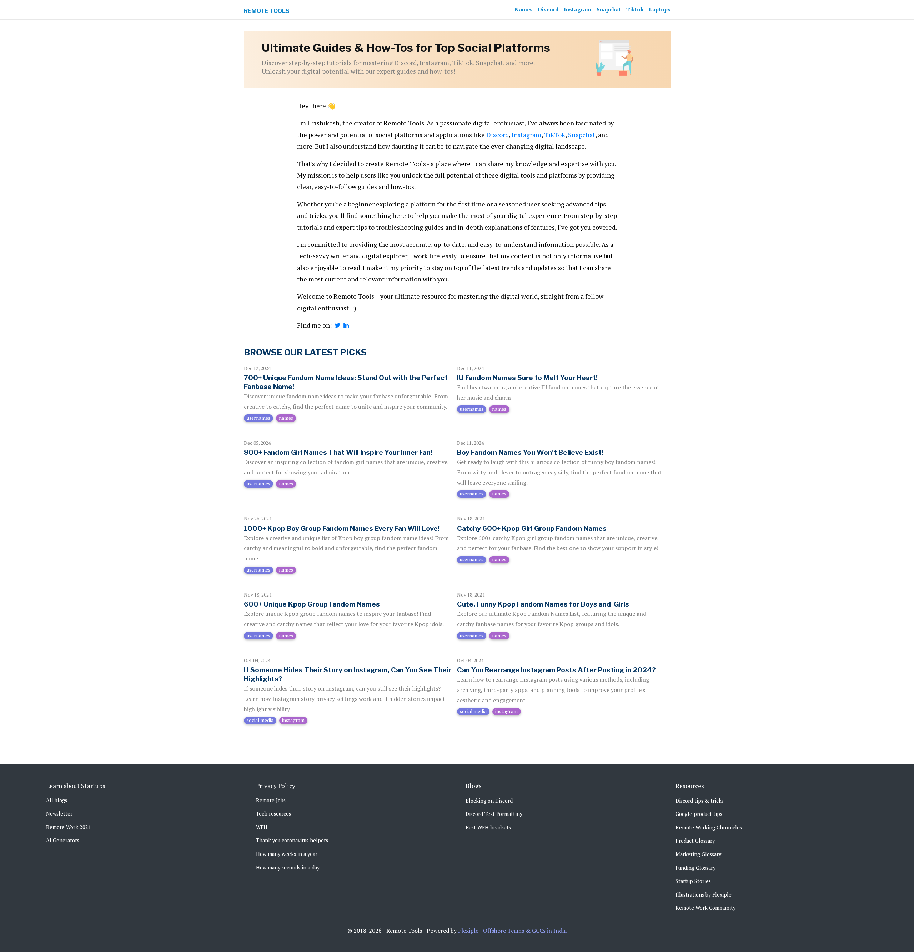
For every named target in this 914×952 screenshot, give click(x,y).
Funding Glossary (695, 867)
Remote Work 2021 (68, 827)
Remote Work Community (705, 907)
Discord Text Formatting (494, 814)
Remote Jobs (271, 800)
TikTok (554, 134)
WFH (261, 827)
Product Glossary (695, 840)
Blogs (474, 786)
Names (523, 9)
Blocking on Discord (489, 800)
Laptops (660, 9)
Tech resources (273, 813)
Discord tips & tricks (700, 800)
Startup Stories (693, 881)
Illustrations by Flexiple (704, 894)
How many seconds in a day (288, 867)
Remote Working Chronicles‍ (709, 827)
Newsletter (59, 813)
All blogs (56, 800)
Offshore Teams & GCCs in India (525, 930)
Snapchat (609, 9)
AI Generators (62, 840)
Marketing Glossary (698, 854)
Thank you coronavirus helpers (292, 840)
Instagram (577, 9)
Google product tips (699, 814)
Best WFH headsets (488, 827)
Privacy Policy (275, 786)
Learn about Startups (75, 786)
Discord (548, 9)
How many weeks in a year (286, 854)
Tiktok (634, 9)
